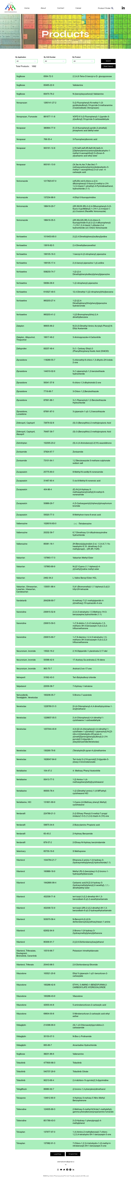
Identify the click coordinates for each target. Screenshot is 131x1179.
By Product (76, 57)
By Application (20, 57)
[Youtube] (61, 1170)
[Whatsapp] (58, 1170)
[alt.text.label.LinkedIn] (123, 8)
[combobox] (26, 61)
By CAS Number (50, 57)
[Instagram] (70, 1170)
